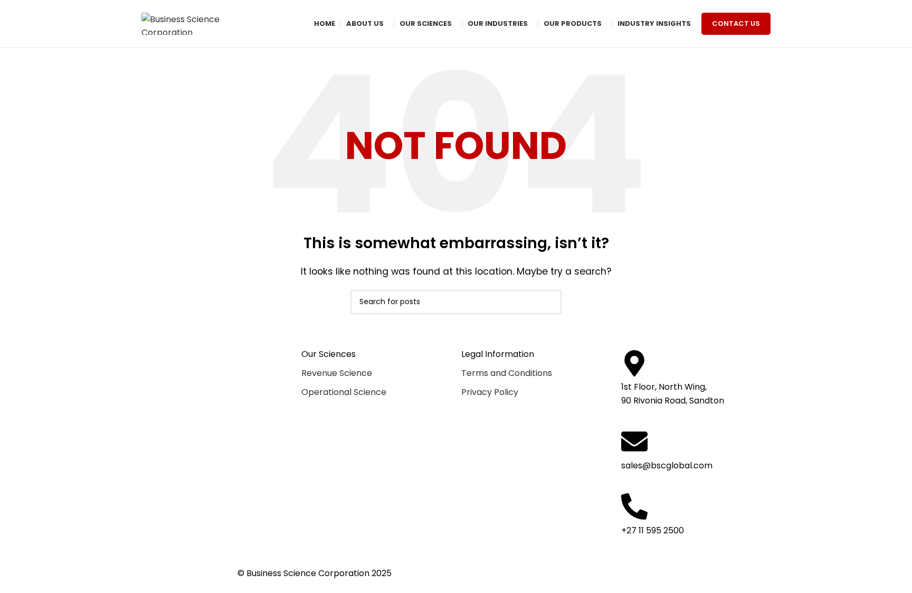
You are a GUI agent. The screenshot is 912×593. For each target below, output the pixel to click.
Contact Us (736, 23)
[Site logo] (194, 24)
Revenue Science (336, 373)
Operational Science (343, 392)
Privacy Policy (489, 392)
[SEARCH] (549, 302)
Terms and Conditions (506, 373)
